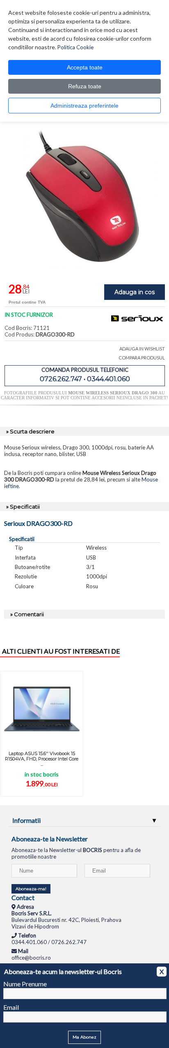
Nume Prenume (25, 984)
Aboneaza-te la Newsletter (49, 839)
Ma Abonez (84, 1037)
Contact (22, 897)
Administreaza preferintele (84, 105)
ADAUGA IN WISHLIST (142, 348)
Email (11, 1007)
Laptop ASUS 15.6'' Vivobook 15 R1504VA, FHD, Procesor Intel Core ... (41, 759)
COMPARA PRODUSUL (142, 357)
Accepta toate (85, 67)
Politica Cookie (75, 47)
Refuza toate (84, 86)
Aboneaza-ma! (31, 888)
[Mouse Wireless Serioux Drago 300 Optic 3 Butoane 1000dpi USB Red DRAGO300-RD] (84, 266)
